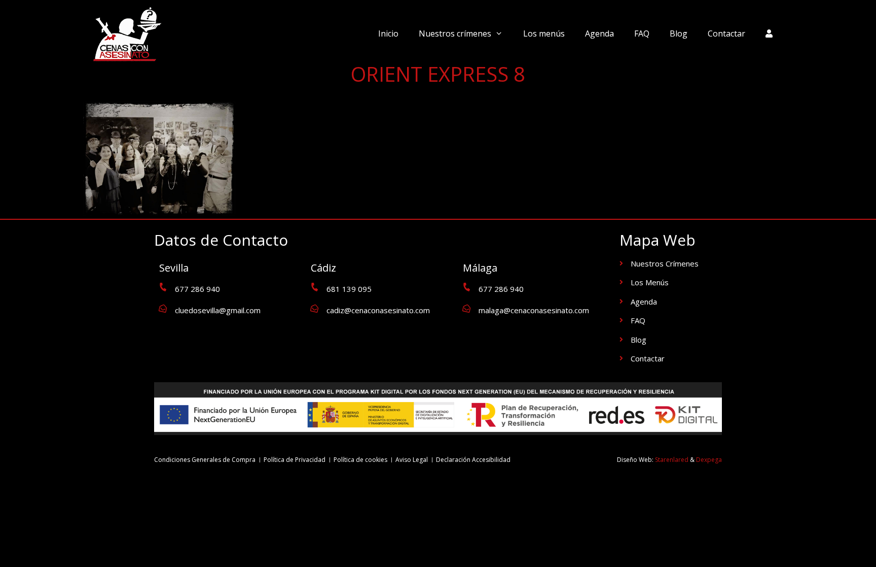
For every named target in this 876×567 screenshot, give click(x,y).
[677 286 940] (163, 287)
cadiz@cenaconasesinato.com (378, 310)
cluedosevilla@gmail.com (218, 310)
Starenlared (671, 459)
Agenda (599, 33)
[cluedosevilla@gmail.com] (163, 308)
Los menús (544, 33)
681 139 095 (349, 289)
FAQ (641, 33)
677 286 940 (197, 289)
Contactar (726, 33)
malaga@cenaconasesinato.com (534, 310)
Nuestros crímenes (455, 33)
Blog (678, 33)
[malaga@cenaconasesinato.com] (466, 308)
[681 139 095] (314, 287)
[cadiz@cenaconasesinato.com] (314, 308)
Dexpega (709, 459)
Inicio (388, 33)
